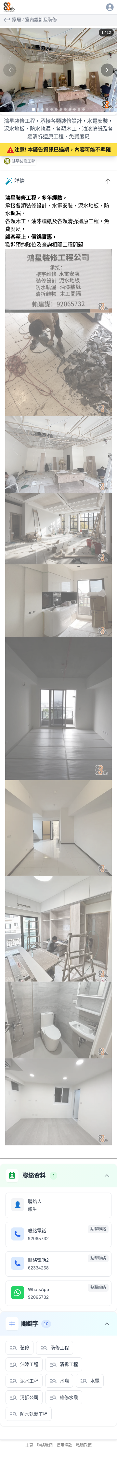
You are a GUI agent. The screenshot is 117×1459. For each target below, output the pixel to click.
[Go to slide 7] (60, 109)
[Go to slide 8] (65, 109)
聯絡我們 (45, 1445)
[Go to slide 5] (51, 109)
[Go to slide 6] (56, 109)
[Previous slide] (9, 70)
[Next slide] (107, 70)
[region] (58, 70)
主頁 (29, 1445)
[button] (58, 70)
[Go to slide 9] (70, 109)
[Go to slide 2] (38, 109)
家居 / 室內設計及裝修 (34, 19)
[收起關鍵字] (106, 1323)
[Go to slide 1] (33, 109)
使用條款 (64, 1445)
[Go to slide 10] (74, 109)
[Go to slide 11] (79, 109)
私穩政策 (84, 1445)
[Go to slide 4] (47, 109)
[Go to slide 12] (83, 109)
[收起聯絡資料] (106, 1175)
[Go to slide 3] (42, 109)
